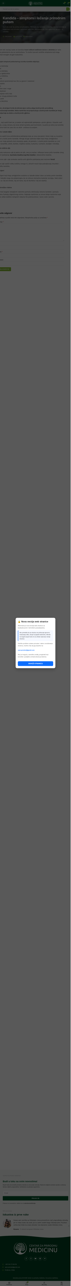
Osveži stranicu (35, 663)
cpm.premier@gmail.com (26, 650)
